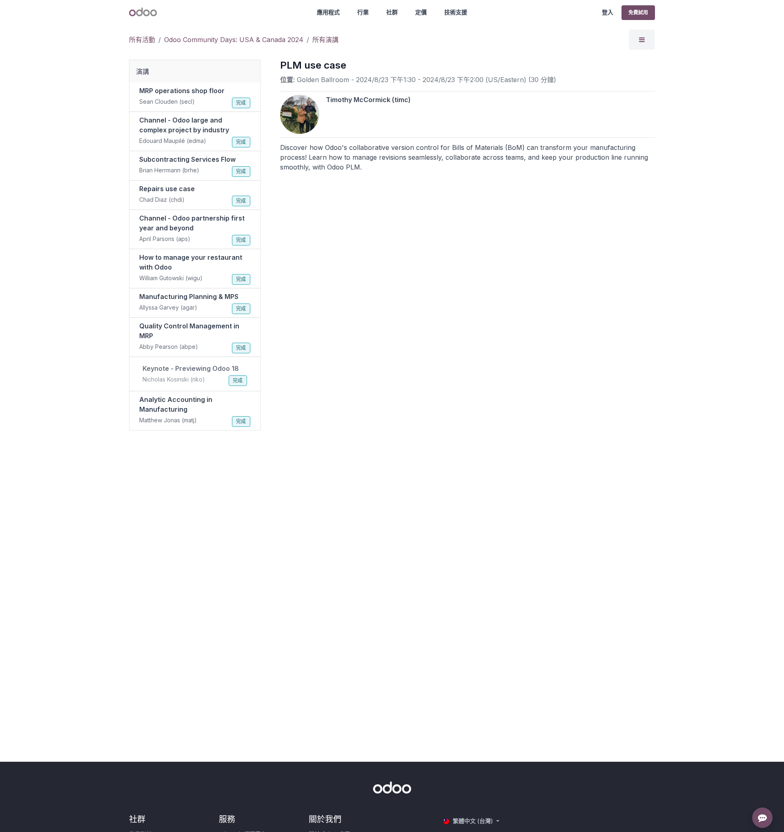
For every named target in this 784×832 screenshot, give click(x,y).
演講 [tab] (142, 71)
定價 (421, 12)
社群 (392, 12)
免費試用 (638, 12)
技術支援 (455, 12)
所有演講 (325, 40)
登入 (607, 12)
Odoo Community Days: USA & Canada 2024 (233, 40)
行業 (363, 12)
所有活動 (142, 40)
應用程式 (328, 12)
